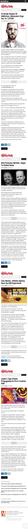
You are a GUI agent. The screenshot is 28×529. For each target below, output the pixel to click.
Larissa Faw (5, 21)
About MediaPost (9, 511)
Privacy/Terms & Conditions (12, 514)
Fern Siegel (4, 167)
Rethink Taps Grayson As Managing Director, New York (13, 494)
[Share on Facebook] (2, 145)
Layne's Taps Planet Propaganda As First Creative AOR (13, 488)
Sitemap (21, 512)
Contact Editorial (9, 512)
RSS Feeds (16, 512)
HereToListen (6, 87)
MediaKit (16, 511)
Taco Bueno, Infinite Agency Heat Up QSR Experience (13, 486)
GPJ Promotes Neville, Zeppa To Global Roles (11, 483)
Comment (4, 148)
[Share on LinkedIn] (5, 145)
